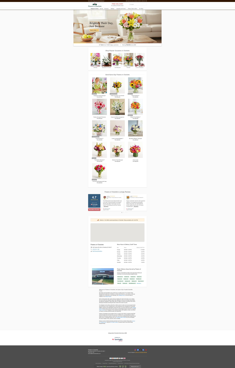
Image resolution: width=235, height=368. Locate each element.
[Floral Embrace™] (128, 197)
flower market (102, 310)
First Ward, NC (138, 278)
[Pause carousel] (116, 40)
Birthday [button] (112, 8)
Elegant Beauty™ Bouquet (111, 197)
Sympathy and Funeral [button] (121, 8)
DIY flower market (114, 322)
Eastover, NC (126, 278)
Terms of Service (98, 363)
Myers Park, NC (141, 281)
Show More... (139, 283)
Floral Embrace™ (132, 197)
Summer (101, 8)
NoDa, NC (119, 283)
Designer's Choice (95, 8)
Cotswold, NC (133, 276)
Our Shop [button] (141, 8)
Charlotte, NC (126, 276)
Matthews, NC (134, 281)
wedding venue (122, 295)
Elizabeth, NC (132, 278)
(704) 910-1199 (96, 249)
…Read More (105, 206)
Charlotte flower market (121, 317)
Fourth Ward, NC (120, 281)
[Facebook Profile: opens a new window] (138, 350)
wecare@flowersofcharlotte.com (94, 353)
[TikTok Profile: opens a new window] (140, 350)
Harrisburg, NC (127, 281)
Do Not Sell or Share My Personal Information (132, 363)
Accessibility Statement (112, 363)
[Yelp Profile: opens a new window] (146, 350)
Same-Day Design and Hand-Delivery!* (96, 1)
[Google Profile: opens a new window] (143, 350)
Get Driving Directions (97, 251)
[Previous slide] (87, 26)
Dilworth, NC (139, 276)
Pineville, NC (125, 283)
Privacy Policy (105, 363)
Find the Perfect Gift (95, 30)
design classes (108, 296)
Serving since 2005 (129, 44)
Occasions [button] (106, 8)
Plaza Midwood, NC (132, 283)
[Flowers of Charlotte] (97, 4)
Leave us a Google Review (141, 352)
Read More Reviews (94, 209)
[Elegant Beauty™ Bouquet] (104, 197)
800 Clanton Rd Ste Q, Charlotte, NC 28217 (96, 351)
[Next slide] (148, 26)
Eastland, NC (120, 278)
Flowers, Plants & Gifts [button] (132, 8)
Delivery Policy (120, 363)
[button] (121, 212)
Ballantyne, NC (120, 276)
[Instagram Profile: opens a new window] (135, 350)
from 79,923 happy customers (108, 44)
